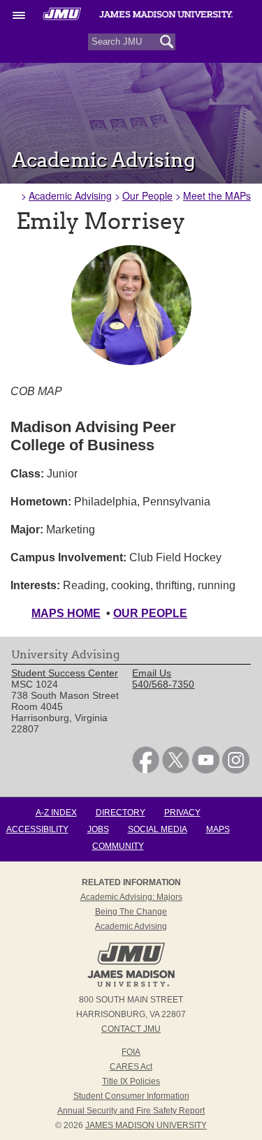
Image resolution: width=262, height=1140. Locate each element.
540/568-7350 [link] (163, 684)
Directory (120, 812)
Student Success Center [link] (64, 673)
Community (118, 846)
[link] (145, 770)
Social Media (157, 829)
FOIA (131, 1052)
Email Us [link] (151, 673)
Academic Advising (70, 195)
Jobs (98, 829)
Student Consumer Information (131, 1096)
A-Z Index (56, 812)
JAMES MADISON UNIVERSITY (146, 1125)
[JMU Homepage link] (131, 985)
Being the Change (131, 912)
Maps (218, 829)
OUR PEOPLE (150, 613)
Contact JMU (131, 1029)
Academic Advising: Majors (131, 897)
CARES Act (131, 1067)
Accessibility (37, 829)
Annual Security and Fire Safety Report (131, 1111)
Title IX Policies (131, 1081)
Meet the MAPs (217, 195)
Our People (147, 195)
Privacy (182, 812)
